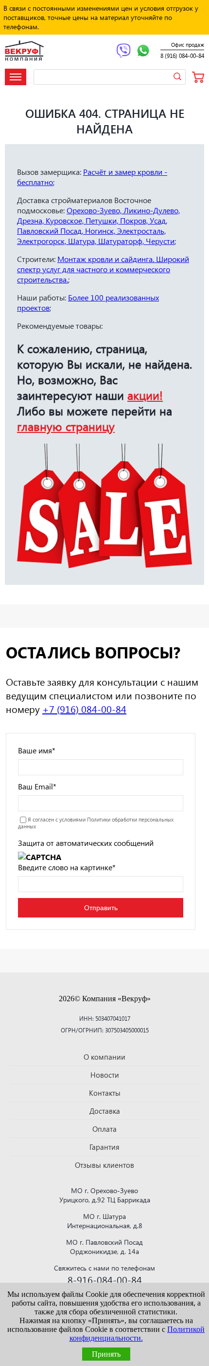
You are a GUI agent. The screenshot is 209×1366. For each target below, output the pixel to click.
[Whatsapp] (143, 51)
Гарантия (104, 1147)
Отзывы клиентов (104, 1165)
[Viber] (123, 51)
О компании (104, 1057)
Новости (104, 1075)
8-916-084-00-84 (105, 1279)
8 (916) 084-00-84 (182, 55)
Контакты (105, 1093)
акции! (145, 395)
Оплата (104, 1129)
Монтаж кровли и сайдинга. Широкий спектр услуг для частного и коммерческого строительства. (103, 269)
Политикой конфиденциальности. (137, 1333)
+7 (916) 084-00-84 (84, 708)
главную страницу (66, 426)
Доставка (104, 1111)
